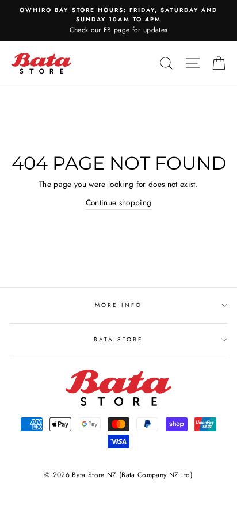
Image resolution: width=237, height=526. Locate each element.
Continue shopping (119, 202)
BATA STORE (119, 339)
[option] (118, 21)
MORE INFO (119, 305)
